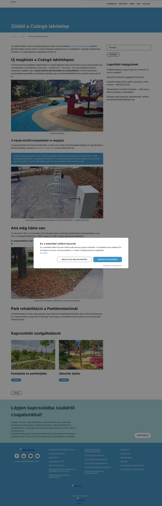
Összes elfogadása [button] (107, 259)
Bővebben (44, 253)
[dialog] (81, 253)
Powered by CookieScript (112, 265)
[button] (75, 259)
